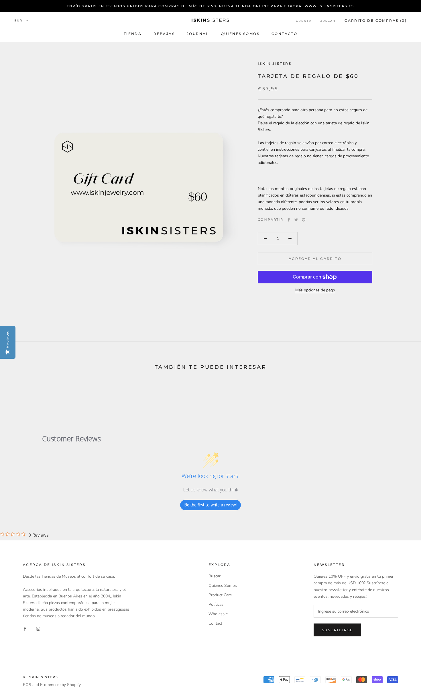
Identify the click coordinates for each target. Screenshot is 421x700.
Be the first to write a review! (210, 504)
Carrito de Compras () (376, 20)
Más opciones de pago (315, 290)
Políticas (215, 604)
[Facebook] (288, 219)
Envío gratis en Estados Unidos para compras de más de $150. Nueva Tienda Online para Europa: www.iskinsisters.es (210, 6)
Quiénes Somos (240, 34)
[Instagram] (38, 628)
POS (27, 684)
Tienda (132, 34)
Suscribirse (337, 630)
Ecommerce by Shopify (60, 684)
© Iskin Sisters (40, 677)
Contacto (284, 34)
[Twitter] (296, 219)
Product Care (220, 595)
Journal (198, 34)
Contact (215, 623)
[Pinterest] (303, 219)
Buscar (327, 21)
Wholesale (218, 614)
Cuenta (304, 21)
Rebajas (164, 34)
